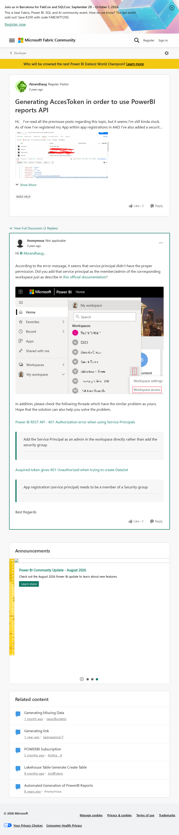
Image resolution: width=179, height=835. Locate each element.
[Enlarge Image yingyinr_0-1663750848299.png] (89, 340)
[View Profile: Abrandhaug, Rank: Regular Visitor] (21, 86)
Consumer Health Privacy (64, 825)
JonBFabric (55, 773)
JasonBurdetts (56, 719)
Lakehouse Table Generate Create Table (55, 767)
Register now (15, 24)
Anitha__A (55, 755)
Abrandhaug (38, 84)
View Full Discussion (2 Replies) (36, 228)
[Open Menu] (166, 53)
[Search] (137, 40)
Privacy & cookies (119, 815)
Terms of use (145, 815)
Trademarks (167, 815)
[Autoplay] (82, 679)
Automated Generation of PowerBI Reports (58, 785)
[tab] (87, 679)
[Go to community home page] (47, 40)
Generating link (36, 730)
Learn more (135, 64)
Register (149, 40)
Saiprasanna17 (53, 737)
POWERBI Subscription (42, 749)
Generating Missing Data (44, 712)
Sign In (163, 40)
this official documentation (84, 276)
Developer (20, 53)
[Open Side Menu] (12, 40)
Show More (28, 185)
